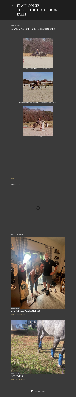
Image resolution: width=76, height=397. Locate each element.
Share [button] (12, 178)
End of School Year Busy (25, 310)
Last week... (17, 376)
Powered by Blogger (39, 391)
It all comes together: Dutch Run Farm (37, 10)
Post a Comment (20, 314)
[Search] (63, 5)
